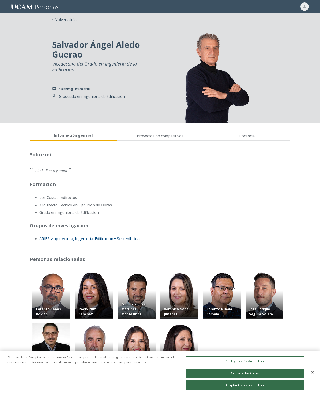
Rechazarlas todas (245, 373)
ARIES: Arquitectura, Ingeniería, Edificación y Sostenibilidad (90, 238)
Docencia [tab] (247, 136)
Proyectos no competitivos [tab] (160, 136)
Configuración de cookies (244, 361)
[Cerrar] (312, 372)
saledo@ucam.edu (74, 88)
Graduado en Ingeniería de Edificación (92, 96)
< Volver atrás (64, 19)
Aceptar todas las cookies (244, 385)
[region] (160, 373)
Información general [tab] (73, 135)
